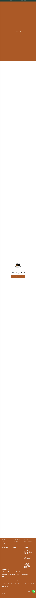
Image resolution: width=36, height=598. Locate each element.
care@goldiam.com (27, 558)
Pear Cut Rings (30, 583)
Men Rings (25, 580)
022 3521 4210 (26, 564)
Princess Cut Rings (11, 583)
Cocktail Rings (9, 580)
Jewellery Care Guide (16, 543)
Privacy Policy (15, 550)
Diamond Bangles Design (24, 574)
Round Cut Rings (4, 583)
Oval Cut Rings (17, 583)
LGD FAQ (14, 544)
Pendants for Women (5, 574)
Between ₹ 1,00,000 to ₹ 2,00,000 (18, 591)
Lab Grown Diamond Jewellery (7, 571)
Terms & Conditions (16, 549)
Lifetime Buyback (27, 543)
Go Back (18, 276)
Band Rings (20, 580)
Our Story (3, 543)
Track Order (3, 549)
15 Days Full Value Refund (28, 541)
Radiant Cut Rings (5, 586)
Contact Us (26, 547)
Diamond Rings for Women (17, 571)
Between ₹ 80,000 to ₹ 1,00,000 (7, 591)
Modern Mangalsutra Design (14, 574)
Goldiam (3, 541)
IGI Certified (26, 544)
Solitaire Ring (4, 580)
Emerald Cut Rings (24, 583)
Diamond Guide (15, 541)
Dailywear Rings (15, 580)
